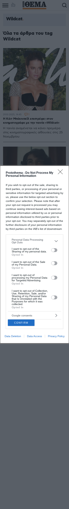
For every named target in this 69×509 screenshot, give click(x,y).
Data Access (34, 336)
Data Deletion (13, 336)
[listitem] (34, 241)
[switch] (54, 250)
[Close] (61, 173)
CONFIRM (21, 322)
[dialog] (34, 254)
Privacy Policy (56, 336)
